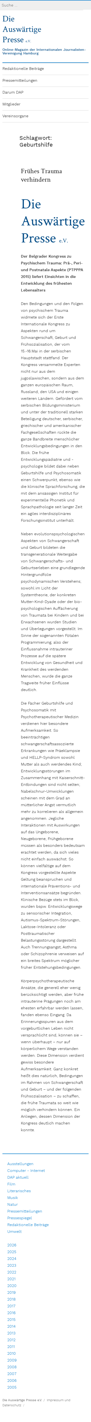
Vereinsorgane (15, 116)
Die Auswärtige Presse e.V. (22, 1400)
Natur (12, 1204)
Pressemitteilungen (19, 80)
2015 (11, 1319)
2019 (11, 1292)
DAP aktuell (18, 1177)
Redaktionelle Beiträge (23, 68)
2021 (11, 1279)
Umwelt (14, 1231)
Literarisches (19, 1191)
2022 (11, 1272)
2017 (11, 1306)
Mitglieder (11, 104)
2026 (11, 1245)
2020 (12, 1285)
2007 (12, 1374)
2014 (11, 1326)
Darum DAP (12, 92)
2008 (12, 1367)
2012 (11, 1340)
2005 (12, 1387)
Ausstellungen (20, 1164)
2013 (11, 1333)
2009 (12, 1360)
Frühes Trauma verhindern (41, 175)
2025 (11, 1252)
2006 (12, 1380)
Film (11, 1184)
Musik (12, 1197)
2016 (11, 1313)
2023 (11, 1265)
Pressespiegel (19, 1218)
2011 (11, 1346)
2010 (11, 1353)
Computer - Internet (26, 1170)
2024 (11, 1258)
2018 (11, 1299)
